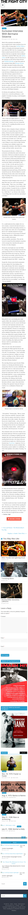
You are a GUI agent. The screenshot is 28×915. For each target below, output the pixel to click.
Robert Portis (12, 830)
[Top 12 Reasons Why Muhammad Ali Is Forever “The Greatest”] (14, 861)
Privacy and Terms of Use (9, 905)
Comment (3, 616)
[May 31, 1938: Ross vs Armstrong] (13, 801)
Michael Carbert (15, 777)
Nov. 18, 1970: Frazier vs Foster (11, 775)
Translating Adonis (8, 578)
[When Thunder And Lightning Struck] (13, 542)
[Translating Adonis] (14, 563)
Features (4, 28)
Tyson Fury (11, 443)
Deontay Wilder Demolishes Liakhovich (10, 600)
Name (3, 638)
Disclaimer (17, 905)
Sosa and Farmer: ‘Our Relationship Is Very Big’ (13, 529)
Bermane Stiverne (19, 63)
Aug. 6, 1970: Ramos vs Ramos (14, 795)
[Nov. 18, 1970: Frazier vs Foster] (11, 756)
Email (2, 646)
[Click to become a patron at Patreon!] (14, 517)
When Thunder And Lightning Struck (13, 558)
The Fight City (6, 903)
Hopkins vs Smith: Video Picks (17, 533)
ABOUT (22, 905)
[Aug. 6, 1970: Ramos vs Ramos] (13, 782)
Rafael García (13, 797)
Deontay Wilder (20, 46)
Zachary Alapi (14, 39)
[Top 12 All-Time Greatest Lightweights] (10, 871)
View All (23, 752)
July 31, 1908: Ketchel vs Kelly (13, 829)
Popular (15, 842)
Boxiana (4, 771)
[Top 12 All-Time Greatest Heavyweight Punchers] (12, 853)
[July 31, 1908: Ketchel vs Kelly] (8, 825)
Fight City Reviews (21, 903)
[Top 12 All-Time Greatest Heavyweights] (10, 844)
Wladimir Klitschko (9, 61)
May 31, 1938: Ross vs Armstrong (10, 818)
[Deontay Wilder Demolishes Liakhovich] (11, 584)
